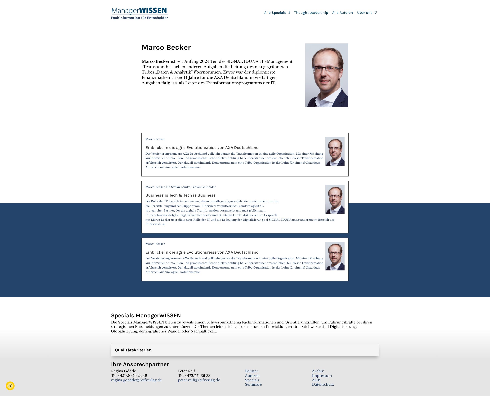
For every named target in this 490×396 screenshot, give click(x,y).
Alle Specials (275, 13)
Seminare (253, 384)
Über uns (364, 13)
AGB (316, 380)
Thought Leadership (311, 13)
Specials (252, 380)
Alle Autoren (342, 13)
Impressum (322, 376)
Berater (251, 371)
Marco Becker (234, 153)
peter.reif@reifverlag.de (199, 380)
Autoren (252, 376)
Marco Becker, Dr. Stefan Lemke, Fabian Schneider (239, 205)
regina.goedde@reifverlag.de (136, 380)
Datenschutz (323, 384)
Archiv (318, 371)
